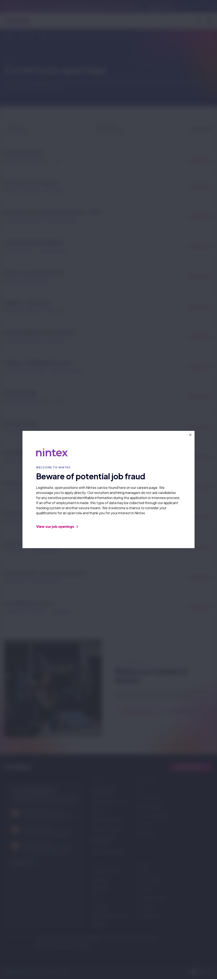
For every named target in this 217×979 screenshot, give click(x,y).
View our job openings (55, 526)
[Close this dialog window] (190, 435)
